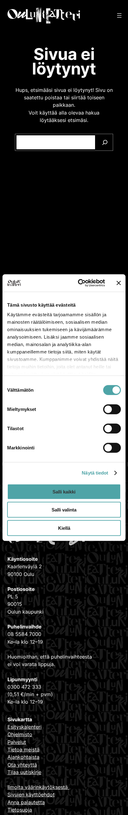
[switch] (112, 409)
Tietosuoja (19, 810)
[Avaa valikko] (119, 15)
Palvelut (16, 742)
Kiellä (64, 527)
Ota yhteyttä (22, 765)
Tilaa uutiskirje (24, 772)
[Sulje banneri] (119, 283)
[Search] (105, 142)
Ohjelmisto (19, 734)
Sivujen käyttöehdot (31, 794)
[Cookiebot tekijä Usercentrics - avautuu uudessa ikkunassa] (79, 283)
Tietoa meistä (23, 749)
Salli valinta (64, 509)
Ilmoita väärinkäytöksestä (38, 787)
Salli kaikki (64, 491)
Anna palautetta (26, 802)
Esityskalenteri (24, 727)
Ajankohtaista (23, 757)
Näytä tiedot (95, 472)
